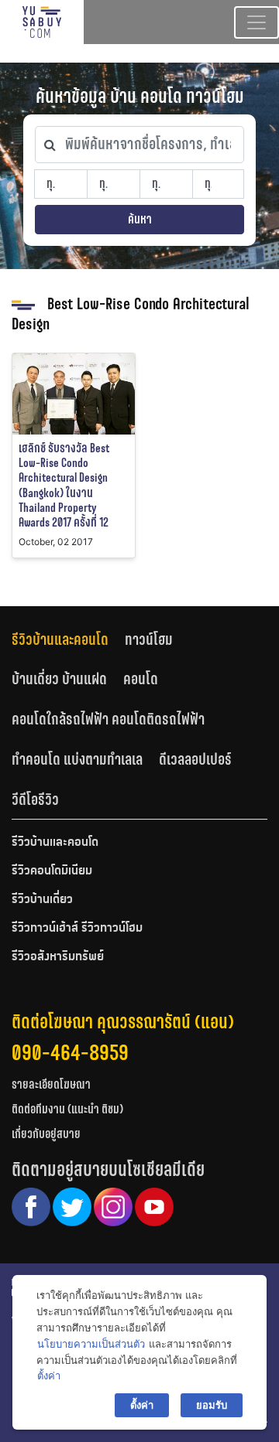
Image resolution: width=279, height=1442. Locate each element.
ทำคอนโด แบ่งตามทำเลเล (77, 759)
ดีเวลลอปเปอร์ (195, 759)
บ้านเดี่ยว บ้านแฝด (59, 679)
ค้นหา (140, 219)
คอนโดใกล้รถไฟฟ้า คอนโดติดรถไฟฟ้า (108, 719)
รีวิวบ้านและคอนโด (60, 639)
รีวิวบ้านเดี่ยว (42, 900)
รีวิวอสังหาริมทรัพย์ (58, 957)
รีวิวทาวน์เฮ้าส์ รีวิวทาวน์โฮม (77, 928)
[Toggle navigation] (256, 22)
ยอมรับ (211, 1405)
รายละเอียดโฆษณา (51, 1084)
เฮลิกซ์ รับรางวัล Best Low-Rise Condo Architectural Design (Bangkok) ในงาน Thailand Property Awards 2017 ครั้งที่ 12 (64, 485)
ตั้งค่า (48, 1375)
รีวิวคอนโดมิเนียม (52, 871)
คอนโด (140, 679)
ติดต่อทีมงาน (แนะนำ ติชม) (67, 1109)
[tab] (68, 639)
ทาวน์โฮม (149, 639)
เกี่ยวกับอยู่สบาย (46, 1134)
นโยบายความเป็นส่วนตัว (91, 1344)
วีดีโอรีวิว (35, 799)
